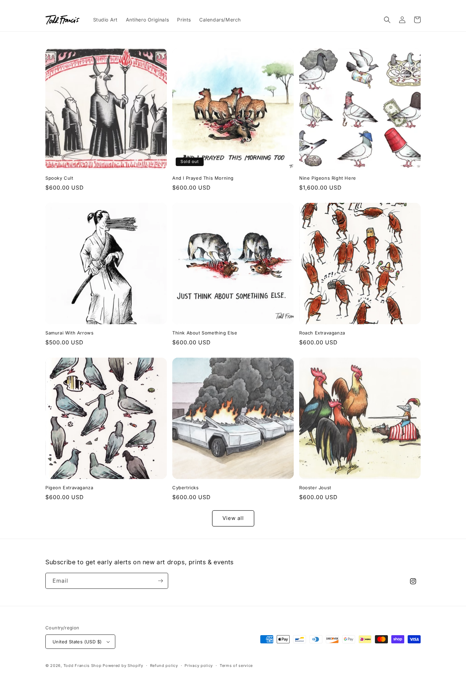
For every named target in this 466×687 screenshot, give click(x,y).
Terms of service (236, 665)
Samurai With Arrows (69, 332)
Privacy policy (199, 665)
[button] (387, 19)
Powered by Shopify (123, 665)
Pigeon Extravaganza (69, 487)
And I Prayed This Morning (203, 178)
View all (233, 518)
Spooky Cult (59, 178)
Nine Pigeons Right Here (327, 178)
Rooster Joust (315, 487)
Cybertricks (185, 487)
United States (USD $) (77, 641)
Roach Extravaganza (322, 332)
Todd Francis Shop (82, 665)
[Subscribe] (160, 581)
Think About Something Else (204, 332)
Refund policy (164, 665)
